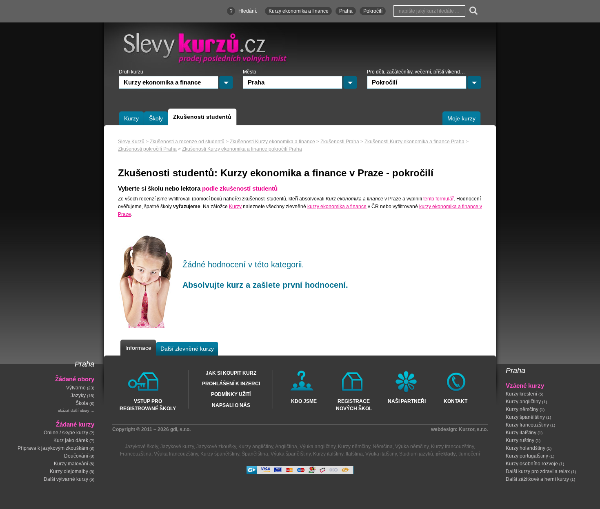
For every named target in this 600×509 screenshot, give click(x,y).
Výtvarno (76, 388)
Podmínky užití (231, 394)
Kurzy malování (71, 464)
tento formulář (438, 199)
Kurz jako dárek (70, 441)
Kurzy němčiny (522, 410)
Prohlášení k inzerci (231, 384)
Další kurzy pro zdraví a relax (538, 472)
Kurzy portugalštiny (527, 456)
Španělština (255, 454)
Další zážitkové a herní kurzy (537, 479)
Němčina (383, 446)
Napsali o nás (231, 405)
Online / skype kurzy (66, 433)
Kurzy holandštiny (525, 448)
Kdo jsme (304, 401)
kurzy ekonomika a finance (337, 206)
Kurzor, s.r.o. (473, 429)
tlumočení (469, 454)
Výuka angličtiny (318, 446)
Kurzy (235, 206)
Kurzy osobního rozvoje (532, 464)
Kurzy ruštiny (520, 441)
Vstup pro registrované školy (148, 404)
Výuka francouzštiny (176, 454)
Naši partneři (407, 401)
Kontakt (455, 401)
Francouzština (135, 454)
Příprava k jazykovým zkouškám (53, 448)
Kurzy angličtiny (523, 402)
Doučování (76, 456)
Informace (138, 348)
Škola (82, 403)
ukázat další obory (73, 411)
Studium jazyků (416, 454)
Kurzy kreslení (521, 394)
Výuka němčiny (412, 446)
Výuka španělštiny (291, 454)
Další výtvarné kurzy (66, 479)
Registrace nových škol (354, 404)
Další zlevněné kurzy (187, 348)
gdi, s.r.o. (180, 429)
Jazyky (78, 395)
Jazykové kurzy (177, 446)
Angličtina (286, 446)
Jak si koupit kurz (231, 373)
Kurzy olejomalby (69, 472)
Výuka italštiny (381, 454)
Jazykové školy (141, 446)
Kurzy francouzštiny (527, 425)
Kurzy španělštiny (525, 417)
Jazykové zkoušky (216, 446)
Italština (354, 454)
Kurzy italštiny (521, 433)
